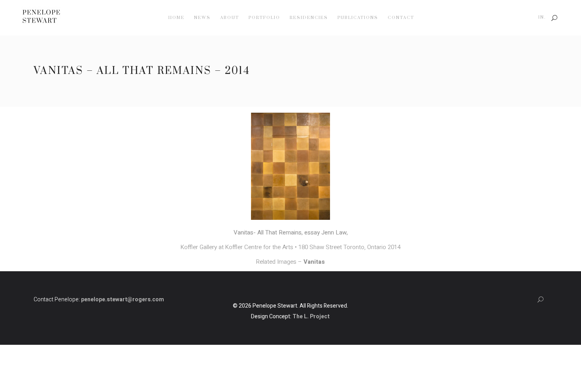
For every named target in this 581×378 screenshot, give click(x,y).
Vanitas (314, 261)
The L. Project (311, 316)
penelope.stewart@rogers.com (122, 299)
